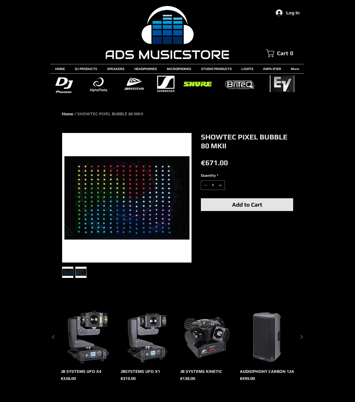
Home (67, 113)
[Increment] (221, 185)
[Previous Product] (53, 337)
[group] (177, 349)
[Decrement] (205, 185)
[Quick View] (88, 337)
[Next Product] (302, 337)
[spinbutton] (213, 185)
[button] (285, 53)
